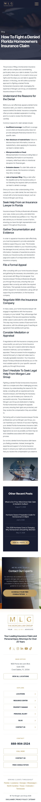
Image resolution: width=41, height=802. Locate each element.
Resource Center (21, 700)
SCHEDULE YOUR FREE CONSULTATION (19, 593)
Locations (20, 694)
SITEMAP (32, 799)
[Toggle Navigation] (37, 4)
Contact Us (20, 727)
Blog (20, 720)
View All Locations (20, 676)
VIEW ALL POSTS (19, 542)
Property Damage (20, 707)
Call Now (20, 751)
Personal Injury (20, 714)
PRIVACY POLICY (22, 799)
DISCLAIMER (10, 799)
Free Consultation (20, 765)
